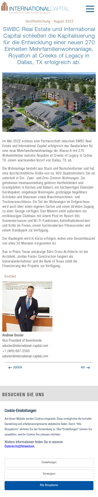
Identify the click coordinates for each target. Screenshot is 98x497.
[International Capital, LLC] (35, 14)
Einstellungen (49, 462)
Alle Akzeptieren (49, 485)
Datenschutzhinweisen (19, 447)
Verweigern (49, 474)
